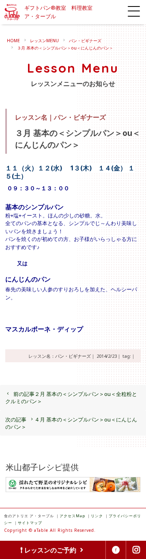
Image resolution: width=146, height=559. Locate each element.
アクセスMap (72, 515)
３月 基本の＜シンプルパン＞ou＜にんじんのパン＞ (65, 48)
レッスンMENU (44, 40)
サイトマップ (30, 522)
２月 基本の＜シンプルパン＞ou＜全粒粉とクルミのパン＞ (71, 397)
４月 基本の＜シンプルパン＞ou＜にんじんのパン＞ (71, 423)
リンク (97, 515)
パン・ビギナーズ (85, 40)
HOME (13, 40)
